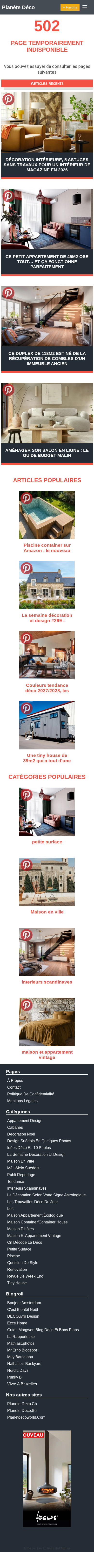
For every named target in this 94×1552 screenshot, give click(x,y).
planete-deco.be (22, 1410)
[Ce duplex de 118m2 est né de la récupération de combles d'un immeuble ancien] (47, 316)
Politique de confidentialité (30, 1094)
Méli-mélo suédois (23, 1168)
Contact (13, 1087)
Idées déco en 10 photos (29, 1148)
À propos (15, 1080)
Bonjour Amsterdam (24, 1303)
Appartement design (24, 1121)
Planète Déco (18, 7)
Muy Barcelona (20, 1357)
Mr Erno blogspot (22, 1350)
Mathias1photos (20, 1343)
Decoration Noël (21, 1134)
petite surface (19, 1249)
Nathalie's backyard (24, 1364)
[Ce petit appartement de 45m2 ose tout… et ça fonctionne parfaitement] (47, 219)
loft (10, 1209)
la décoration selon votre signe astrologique (46, 1195)
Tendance (15, 1181)
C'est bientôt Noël (22, 1310)
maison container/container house (37, 1222)
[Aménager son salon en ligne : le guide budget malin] (47, 413)
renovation (17, 1269)
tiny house (17, 1283)
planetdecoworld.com (26, 1417)
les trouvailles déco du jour (32, 1202)
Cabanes (15, 1127)
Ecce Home (17, 1323)
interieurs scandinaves (27, 1188)
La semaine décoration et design (36, 1154)
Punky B (14, 1377)
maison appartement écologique (35, 1215)
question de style (22, 1263)
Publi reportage (21, 1175)
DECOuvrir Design (23, 1316)
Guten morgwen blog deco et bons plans (43, 1330)
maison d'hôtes (20, 1229)
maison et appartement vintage (34, 1236)
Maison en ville (20, 1161)
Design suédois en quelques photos (39, 1141)
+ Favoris (70, 7)
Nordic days (17, 1370)
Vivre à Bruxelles (22, 1384)
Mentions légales (22, 1101)
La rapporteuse (21, 1337)
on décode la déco (24, 1242)
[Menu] (85, 7)
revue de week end (25, 1276)
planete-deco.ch (22, 1404)
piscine (13, 1256)
